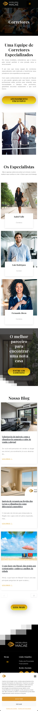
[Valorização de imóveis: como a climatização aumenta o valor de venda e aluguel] (19, 416)
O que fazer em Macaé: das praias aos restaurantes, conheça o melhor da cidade (19, 568)
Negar (19, 704)
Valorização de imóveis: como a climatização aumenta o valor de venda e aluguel (16, 439)
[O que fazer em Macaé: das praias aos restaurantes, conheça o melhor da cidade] (19, 546)
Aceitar (19, 699)
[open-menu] (29, 4)
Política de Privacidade (24, 708)
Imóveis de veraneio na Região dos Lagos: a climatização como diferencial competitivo (17, 504)
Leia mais (6, 459)
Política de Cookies (11, 708)
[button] (35, 676)
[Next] (34, 595)
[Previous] (4, 595)
